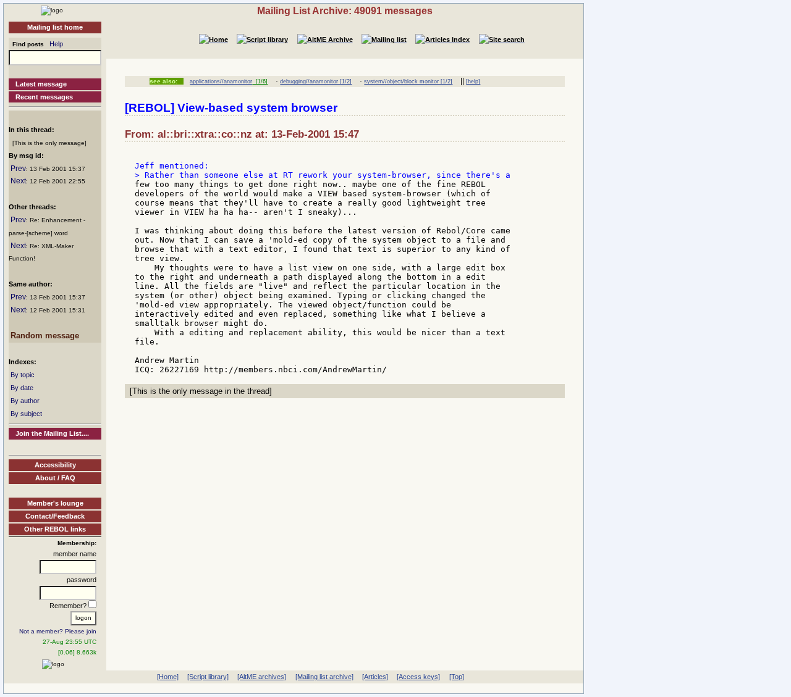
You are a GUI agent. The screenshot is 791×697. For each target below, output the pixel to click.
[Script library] (208, 676)
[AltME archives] (261, 676)
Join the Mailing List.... (52, 433)
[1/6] (260, 81)
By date (22, 387)
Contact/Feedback (55, 516)
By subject (26, 413)
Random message (45, 335)
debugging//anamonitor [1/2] (316, 81)
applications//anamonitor (221, 81)
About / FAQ (55, 478)
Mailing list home (55, 27)
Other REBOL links (55, 529)
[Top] (456, 676)
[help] (473, 81)
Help (56, 44)
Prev (18, 168)
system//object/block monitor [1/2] (408, 81)
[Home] (52, 10)
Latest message (41, 84)
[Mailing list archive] (324, 676)
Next (18, 181)
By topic (23, 374)
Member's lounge (55, 503)
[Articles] (375, 676)
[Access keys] (418, 676)
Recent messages (44, 97)
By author (25, 400)
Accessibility (55, 465)
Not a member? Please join (57, 631)
